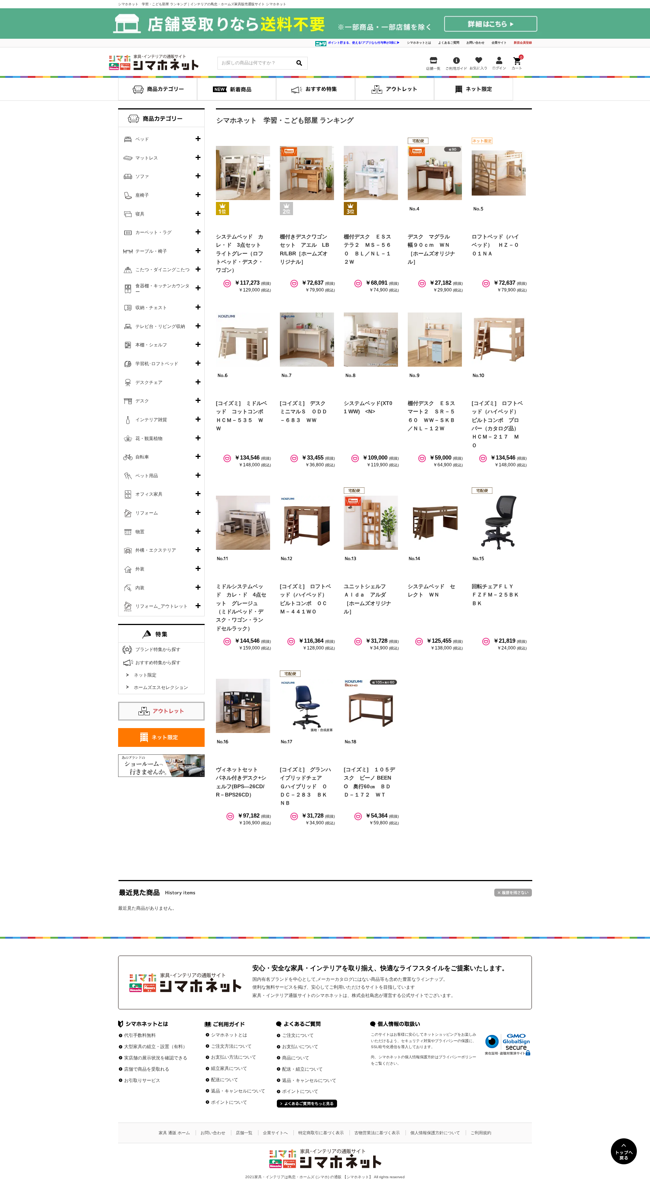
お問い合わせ (475, 42)
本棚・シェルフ (151, 344)
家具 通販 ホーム (174, 1132)
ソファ (142, 176)
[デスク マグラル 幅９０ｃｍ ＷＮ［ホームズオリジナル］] (435, 173)
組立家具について (229, 1068)
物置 (139, 531)
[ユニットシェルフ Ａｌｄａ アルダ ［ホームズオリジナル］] (371, 523)
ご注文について (298, 1035)
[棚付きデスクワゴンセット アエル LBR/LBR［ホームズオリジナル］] (307, 173)
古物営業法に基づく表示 (377, 1132)
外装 (139, 569)
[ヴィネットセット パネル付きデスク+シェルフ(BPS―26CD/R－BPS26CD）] (243, 706)
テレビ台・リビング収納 (160, 326)
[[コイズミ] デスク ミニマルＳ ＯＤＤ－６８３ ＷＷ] (307, 340)
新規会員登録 (523, 42)
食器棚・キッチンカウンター (162, 288)
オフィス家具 (148, 494)
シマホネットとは (419, 42)
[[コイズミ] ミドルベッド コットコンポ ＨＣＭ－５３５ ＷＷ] (243, 340)
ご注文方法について (231, 1046)
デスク (142, 401)
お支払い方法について (233, 1057)
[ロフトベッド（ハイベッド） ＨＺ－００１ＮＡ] (499, 173)
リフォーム (146, 513)
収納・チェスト (151, 307)
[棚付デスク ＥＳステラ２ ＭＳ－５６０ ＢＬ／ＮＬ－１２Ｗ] (371, 173)
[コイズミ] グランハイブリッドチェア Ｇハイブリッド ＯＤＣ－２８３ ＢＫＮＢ (305, 786)
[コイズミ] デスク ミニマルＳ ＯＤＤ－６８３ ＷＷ (305, 411)
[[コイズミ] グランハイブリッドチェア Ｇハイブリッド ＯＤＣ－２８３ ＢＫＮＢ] (307, 706)
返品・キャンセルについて (238, 1091)
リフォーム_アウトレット (161, 606)
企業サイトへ (275, 1132)
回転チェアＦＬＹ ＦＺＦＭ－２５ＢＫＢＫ (495, 594)
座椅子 (142, 195)
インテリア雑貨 (151, 419)
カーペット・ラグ (153, 232)
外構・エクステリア (155, 550)
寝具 (139, 214)
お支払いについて (300, 1046)
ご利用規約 (481, 1132)
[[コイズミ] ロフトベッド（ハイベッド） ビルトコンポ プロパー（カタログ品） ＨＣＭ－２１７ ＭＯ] (499, 340)
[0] (518, 62)
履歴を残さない (513, 893)
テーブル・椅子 (151, 251)
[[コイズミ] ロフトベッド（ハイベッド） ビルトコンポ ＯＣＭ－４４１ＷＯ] (307, 523)
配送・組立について (302, 1069)
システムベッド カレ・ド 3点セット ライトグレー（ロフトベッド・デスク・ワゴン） (241, 253)
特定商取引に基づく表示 (321, 1132)
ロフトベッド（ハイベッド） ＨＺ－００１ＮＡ (495, 245)
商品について (295, 1058)
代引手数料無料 (140, 1035)
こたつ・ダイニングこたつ (162, 269)
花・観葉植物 (148, 438)
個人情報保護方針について (435, 1132)
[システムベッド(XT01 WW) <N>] (371, 340)
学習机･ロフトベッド (156, 363)
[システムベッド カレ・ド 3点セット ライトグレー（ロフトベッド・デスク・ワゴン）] (243, 173)
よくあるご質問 (448, 42)
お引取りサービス (142, 1080)
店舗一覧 (244, 1132)
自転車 (142, 457)
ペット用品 (146, 475)
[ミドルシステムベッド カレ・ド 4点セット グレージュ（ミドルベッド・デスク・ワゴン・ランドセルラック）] (243, 523)
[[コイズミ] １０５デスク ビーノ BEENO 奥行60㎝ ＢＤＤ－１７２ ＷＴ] (371, 706)
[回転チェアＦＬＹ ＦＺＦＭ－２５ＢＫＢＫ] (499, 523)
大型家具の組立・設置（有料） (155, 1046)
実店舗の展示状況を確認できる (155, 1058)
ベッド (142, 139)
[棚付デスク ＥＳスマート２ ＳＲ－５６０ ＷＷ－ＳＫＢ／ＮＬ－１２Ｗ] (435, 340)
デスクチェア (148, 382)
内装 (139, 587)
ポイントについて (229, 1102)
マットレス (146, 158)
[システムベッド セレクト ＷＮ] (435, 523)
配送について (224, 1079)
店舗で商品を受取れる (146, 1069)
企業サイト (499, 42)
